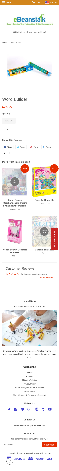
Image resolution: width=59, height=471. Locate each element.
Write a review (46, 277)
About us (29, 376)
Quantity (6, 113)
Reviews (54, 239)
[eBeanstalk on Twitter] (9, 410)
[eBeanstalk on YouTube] (50, 410)
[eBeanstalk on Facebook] (15, 410)
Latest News (29, 301)
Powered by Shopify (42, 453)
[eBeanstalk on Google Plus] (29, 410)
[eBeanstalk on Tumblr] (43, 410)
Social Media (29, 391)
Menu (8, 2)
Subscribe (49, 444)
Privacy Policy (30, 384)
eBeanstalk (28, 453)
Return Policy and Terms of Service (29, 387)
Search (30, 372)
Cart (38, 2)
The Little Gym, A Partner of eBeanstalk (29, 395)
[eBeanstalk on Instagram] (36, 410)
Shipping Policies (29, 380)
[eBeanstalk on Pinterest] (22, 410)
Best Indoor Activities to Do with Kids (29, 306)
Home (4, 43)
